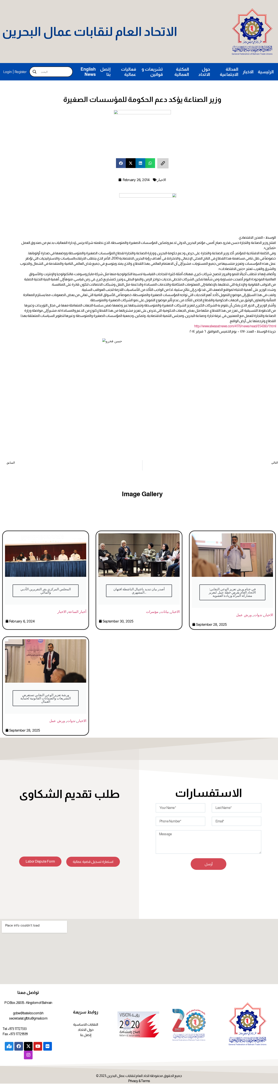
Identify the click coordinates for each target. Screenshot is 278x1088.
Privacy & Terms (139, 1081)
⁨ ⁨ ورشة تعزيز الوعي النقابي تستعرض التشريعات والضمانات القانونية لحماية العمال (45, 698)
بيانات (165, 611)
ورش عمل (244, 615)
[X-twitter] (28, 1046)
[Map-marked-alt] (9, 1046)
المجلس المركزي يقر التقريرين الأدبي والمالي (45, 590)
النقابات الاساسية (85, 1024)
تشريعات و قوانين (152, 72)
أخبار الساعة (77, 611)
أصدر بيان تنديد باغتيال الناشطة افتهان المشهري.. (139, 590)
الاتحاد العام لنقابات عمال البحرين (89, 31)
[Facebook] (18, 1046)
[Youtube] (37, 1046)
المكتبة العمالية (181, 72)
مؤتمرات (152, 611)
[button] (121, 163)
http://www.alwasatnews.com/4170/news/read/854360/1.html (235, 326)
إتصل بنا (105, 72)
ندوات (258, 615)
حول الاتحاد (204, 72)
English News (88, 72)
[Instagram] (28, 1055)
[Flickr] (47, 1046)
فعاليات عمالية (128, 72)
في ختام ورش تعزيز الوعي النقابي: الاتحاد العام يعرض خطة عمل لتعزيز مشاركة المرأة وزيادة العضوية (232, 592)
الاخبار (248, 71)
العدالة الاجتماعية (229, 72)
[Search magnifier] (34, 72)
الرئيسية (266, 71)
